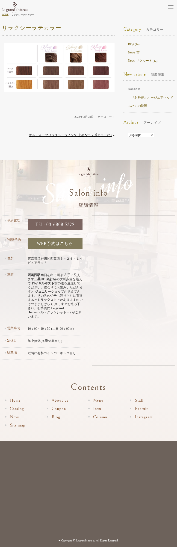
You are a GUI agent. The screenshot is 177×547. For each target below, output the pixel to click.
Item (97, 408)
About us (60, 400)
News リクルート (140, 60)
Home (15, 400)
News (131, 52)
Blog (131, 44)
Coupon (59, 408)
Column (100, 417)
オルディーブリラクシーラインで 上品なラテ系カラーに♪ (70, 135)
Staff (139, 400)
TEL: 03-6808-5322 (55, 224)
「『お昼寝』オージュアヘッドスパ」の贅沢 (150, 98)
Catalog (17, 408)
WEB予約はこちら (55, 243)
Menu (98, 400)
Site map (17, 425)
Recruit (141, 408)
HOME (5, 14)
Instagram (143, 417)
